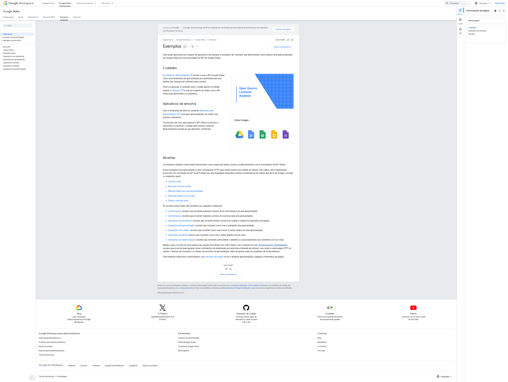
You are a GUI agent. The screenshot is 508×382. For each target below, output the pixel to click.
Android (72, 366)
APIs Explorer (183, 351)
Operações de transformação (181, 240)
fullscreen (499, 10)
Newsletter (322, 342)
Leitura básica (174, 211)
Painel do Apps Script (187, 342)
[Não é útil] (292, 40)
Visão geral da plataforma (49, 338)
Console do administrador (188, 338)
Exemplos (64, 17)
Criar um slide (174, 181)
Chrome (83, 366)
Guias (20, 17)
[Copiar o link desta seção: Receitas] (178, 158)
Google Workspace (183, 40)
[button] (17, 37)
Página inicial (48, 3)
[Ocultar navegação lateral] (32, 377)
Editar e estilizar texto (178, 200)
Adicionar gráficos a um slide (181, 196)
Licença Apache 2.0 (187, 288)
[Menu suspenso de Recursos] (113, 3)
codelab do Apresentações (177, 75)
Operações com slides (178, 230)
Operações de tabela (177, 235)
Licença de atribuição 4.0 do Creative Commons (249, 285)
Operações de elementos (180, 220)
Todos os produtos (84, 3)
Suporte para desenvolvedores (51, 351)
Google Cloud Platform (114, 366)
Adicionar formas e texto (179, 186)
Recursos (106, 3)
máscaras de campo (214, 256)
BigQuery (176, 90)
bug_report (495, 10)
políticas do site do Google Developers (235, 288)
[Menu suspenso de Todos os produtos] (96, 3)
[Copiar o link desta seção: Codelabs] (179, 68)
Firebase (96, 366)
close (503, 10)
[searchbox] (17, 25)
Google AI (133, 366)
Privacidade (62, 376)
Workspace (26, 3)
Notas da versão (45, 346)
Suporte (77, 17)
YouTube (321, 351)
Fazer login (500, 3)
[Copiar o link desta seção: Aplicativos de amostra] (198, 104)
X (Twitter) (322, 346)
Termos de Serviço (46, 355)
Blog (319, 338)
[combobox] (457, 3)
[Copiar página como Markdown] (192, 46)
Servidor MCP (49, 17)
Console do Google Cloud (188, 346)
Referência (33, 17)
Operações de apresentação (181, 225)
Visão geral (8, 17)
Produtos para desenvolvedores (52, 342)
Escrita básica (174, 216)
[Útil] (288, 40)
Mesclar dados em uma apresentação (185, 191)
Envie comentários (282, 47)
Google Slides (65, 3)
